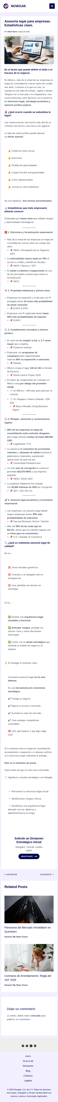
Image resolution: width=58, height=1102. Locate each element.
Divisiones (28, 1066)
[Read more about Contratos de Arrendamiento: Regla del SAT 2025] (29, 957)
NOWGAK (18, 6)
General (8, 937)
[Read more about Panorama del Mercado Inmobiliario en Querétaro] (29, 909)
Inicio (28, 1056)
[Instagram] (27, 1046)
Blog (28, 1071)
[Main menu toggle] (52, 6)
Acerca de (28, 1061)
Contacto (28, 1075)
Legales (28, 1080)
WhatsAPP (27, 856)
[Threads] (31, 1046)
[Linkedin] (35, 1046)
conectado (35, 1015)
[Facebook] (23, 1046)
